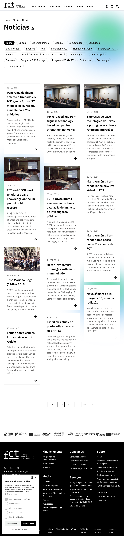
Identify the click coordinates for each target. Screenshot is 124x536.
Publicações (48, 504)
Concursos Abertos (78, 457)
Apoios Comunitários (106, 475)
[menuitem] (38, 7)
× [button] (35, 477)
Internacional (48, 463)
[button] (20, 529)
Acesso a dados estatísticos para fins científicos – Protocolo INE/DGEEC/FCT (81, 499)
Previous (31, 404)
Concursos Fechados (79, 464)
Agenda (46, 500)
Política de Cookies (84, 530)
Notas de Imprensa (51, 485)
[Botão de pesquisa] (117, 6)
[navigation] (106, 6)
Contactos (101, 500)
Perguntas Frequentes (97, 530)
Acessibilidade (113, 530)
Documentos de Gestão (107, 467)
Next (92, 404)
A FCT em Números (105, 471)
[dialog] (20, 504)
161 (84, 405)
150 (69, 405)
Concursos (55, 6)
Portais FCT (102, 492)
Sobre (90, 6)
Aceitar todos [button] (12, 523)
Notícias (26, 20)
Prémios (46, 467)
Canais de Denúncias (106, 496)
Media (80, 6)
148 (52, 405)
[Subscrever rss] (32, 28)
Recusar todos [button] (28, 523)
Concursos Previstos (79, 460)
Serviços (68, 6)
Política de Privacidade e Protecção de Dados (61, 530)
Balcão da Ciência (77, 506)
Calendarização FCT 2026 (81, 468)
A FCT (99, 457)
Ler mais (14, 494)
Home (7, 20)
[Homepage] (14, 5)
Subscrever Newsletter (53, 489)
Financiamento (38, 6)
